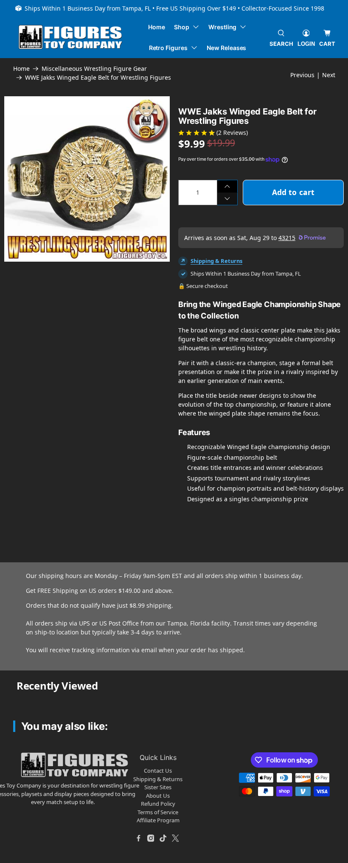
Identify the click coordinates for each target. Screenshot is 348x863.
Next (328, 75)
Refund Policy (158, 803)
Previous (302, 75)
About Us (158, 795)
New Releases (226, 47)
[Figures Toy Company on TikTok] (163, 838)
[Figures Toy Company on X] (175, 838)
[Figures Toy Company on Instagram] (151, 838)
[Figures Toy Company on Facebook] (138, 838)
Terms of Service (158, 812)
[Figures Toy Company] (70, 37)
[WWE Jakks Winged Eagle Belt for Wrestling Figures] (87, 179)
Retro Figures (168, 47)
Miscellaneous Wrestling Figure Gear (94, 69)
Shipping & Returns (216, 261)
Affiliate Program (158, 820)
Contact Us (158, 770)
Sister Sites (157, 787)
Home (156, 27)
